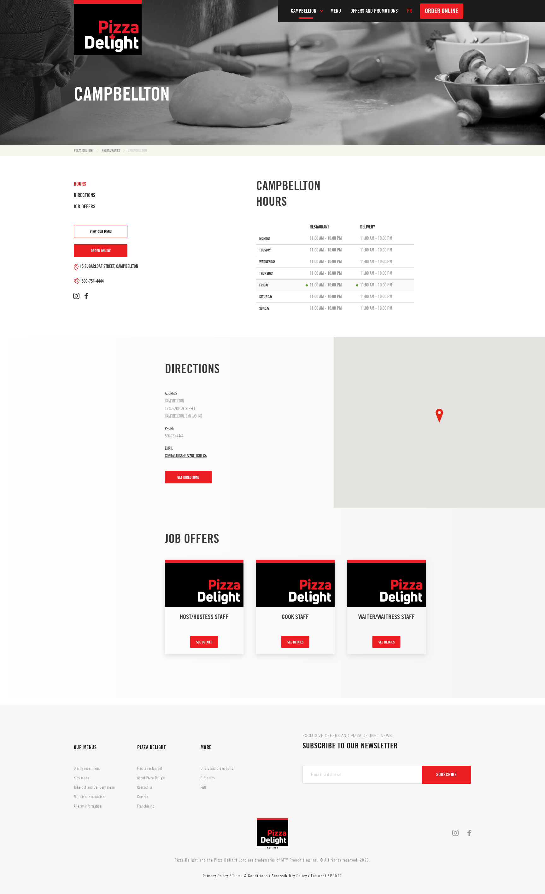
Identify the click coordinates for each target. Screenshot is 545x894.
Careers (142, 797)
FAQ (203, 787)
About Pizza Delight (151, 778)
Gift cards (208, 778)
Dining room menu (87, 768)
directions (84, 195)
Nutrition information (89, 797)
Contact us (145, 787)
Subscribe (446, 774)
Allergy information (88, 806)
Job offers (84, 206)
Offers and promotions (217, 768)
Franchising (145, 806)
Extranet (318, 876)
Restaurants (111, 151)
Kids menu (81, 778)
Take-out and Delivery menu (94, 787)
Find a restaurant (149, 768)
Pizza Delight (84, 151)
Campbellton (137, 151)
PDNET (336, 876)
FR (409, 11)
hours (80, 184)
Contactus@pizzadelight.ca (186, 456)
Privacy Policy (215, 876)
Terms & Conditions (250, 876)
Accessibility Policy (289, 876)
